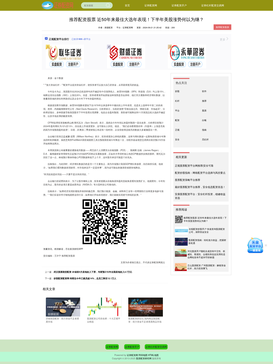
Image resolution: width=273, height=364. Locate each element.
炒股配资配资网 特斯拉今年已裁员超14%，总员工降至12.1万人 (85, 278)
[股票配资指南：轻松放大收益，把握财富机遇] (181, 242)
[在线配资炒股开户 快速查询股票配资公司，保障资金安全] (181, 231)
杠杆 (177, 100)
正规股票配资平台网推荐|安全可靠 (194, 165)
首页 (127, 5)
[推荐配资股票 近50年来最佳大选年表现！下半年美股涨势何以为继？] (179, 219)
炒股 (177, 91)
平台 (177, 110)
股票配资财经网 (144, 358)
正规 (177, 129)
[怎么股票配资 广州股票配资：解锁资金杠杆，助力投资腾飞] (181, 267)
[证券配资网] (57, 5)
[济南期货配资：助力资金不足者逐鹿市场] (63, 306)
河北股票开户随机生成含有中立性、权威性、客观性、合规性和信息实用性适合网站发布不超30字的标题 (206, 254)
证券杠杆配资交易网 (212, 5)
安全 (177, 139)
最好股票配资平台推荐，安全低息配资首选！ (200, 187)
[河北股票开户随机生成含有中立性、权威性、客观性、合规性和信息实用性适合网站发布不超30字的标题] (181, 254)
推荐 (204, 100)
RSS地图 (143, 355)
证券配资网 (150, 5)
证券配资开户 (179, 5)
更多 (223, 39)
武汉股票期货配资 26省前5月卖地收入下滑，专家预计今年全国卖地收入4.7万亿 (93, 271)
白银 (204, 120)
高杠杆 (205, 139)
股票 (204, 110)
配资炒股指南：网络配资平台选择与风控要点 (200, 172)
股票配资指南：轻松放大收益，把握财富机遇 (207, 241)
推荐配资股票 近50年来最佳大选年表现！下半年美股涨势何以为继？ (205, 219)
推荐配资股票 (222, 27)
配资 (177, 120)
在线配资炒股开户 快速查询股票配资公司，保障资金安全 (207, 230)
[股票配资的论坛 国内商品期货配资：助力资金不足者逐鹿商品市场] (145, 306)
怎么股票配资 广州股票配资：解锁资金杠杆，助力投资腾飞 (207, 267)
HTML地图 (153, 355)
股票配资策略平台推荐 (187, 180)
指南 (204, 129)
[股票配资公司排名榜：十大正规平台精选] (104, 306)
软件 (204, 91)
